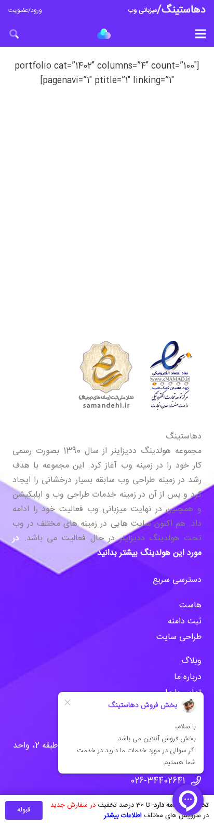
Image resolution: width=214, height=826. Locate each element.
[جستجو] (14, 34)
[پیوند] (104, 34)
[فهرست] (200, 34)
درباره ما (188, 677)
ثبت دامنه (185, 622)
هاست (190, 605)
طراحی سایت (179, 637)
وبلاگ (190, 661)
